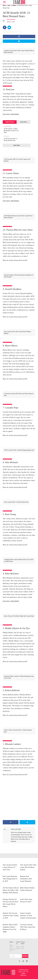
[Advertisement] (19, 799)
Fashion (14, 5)
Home (4, 5)
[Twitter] (9, 27)
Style (8, 5)
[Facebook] (4, 27)
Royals (11, 942)
